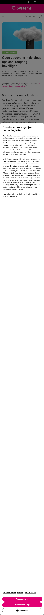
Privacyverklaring (9, 592)
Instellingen (23, 611)
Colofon (20, 592)
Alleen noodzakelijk (22, 605)
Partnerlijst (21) (30, 592)
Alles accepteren (22, 599)
